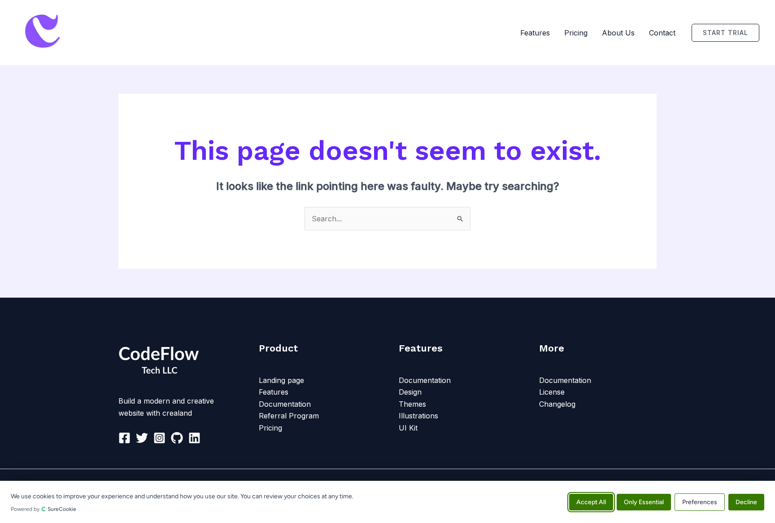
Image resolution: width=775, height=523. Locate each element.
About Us (618, 32)
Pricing (576, 32)
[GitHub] (177, 438)
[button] (725, 33)
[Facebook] (124, 438)
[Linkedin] (194, 438)
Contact (662, 32)
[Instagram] (159, 438)
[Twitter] (142, 438)
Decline (746, 501)
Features (535, 32)
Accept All (591, 501)
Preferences (699, 501)
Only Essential (644, 501)
